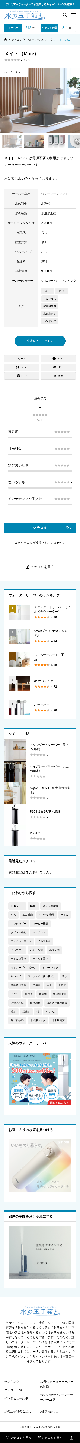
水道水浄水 (59, 993)
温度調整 (35, 1002)
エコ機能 (27, 914)
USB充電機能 (50, 905)
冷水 (64, 976)
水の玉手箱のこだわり (19, 1411)
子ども (15, 993)
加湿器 (36, 985)
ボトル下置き (40, 958)
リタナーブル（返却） (23, 967)
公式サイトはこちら (40, 341)
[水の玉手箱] (24, 15)
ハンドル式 (49, 321)
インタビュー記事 (16, 1398)
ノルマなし (49, 298)
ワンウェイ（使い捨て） (42, 976)
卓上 (47, 291)
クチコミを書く (50, 1437)
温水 (61, 291)
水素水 (43, 993)
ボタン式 (54, 949)
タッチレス (39, 932)
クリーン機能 (46, 914)
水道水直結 (49, 313)
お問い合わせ (49, 1411)
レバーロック (50, 967)
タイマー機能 (18, 932)
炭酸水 (26, 1011)
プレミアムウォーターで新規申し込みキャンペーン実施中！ (40, 4)
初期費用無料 (18, 985)
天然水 (62, 985)
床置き (29, 993)
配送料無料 (49, 306)
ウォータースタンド (14, 72)
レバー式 (16, 976)
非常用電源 (58, 1020)
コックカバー (18, 923)
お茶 (13, 914)
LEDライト (17, 905)
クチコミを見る (18, 1437)
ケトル (64, 914)
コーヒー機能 (40, 923)
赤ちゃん (50, 1011)
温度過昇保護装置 (57, 1002)
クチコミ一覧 (13, 1390)
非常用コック (37, 1020)
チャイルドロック (21, 941)
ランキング (11, 1381)
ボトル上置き (18, 958)
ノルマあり (44, 941)
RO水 (33, 905)
